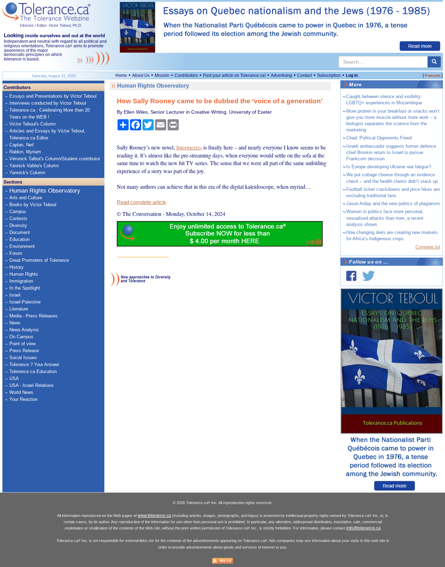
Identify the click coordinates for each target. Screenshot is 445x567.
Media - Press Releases (33, 315)
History (16, 267)
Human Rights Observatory (44, 190)
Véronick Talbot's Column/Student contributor (54, 158)
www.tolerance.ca (154, 515)
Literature (18, 308)
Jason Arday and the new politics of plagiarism (393, 203)
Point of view (22, 343)
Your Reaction (23, 399)
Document (19, 232)
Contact (304, 75)
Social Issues (23, 357)
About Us (140, 75)
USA (14, 378)
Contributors (186, 75)
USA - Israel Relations (31, 385)
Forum (15, 253)
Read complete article (141, 202)
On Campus (21, 336)
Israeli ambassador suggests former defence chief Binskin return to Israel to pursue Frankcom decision (391, 152)
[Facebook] (351, 276)
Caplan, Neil (21, 144)
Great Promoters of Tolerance (39, 260)
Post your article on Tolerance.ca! (234, 75)
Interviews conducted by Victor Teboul (47, 103)
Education (19, 239)
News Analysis (24, 329)
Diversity (18, 225)
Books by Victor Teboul (32, 204)
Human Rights (23, 274)
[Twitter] (368, 276)
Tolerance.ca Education (33, 371)
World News (21, 392)
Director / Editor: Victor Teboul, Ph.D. (51, 25)
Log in (352, 75)
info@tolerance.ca (363, 528)
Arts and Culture (25, 197)
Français (432, 75)
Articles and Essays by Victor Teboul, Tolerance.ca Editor (47, 134)
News (15, 322)
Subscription (329, 75)
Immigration (21, 281)
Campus (17, 211)
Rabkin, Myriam (25, 151)
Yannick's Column (27, 172)
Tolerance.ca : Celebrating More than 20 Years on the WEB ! (49, 113)
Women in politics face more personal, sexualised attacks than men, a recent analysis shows (384, 218)
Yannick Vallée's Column (34, 165)
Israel (15, 295)
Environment (22, 246)
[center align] (434, 62)
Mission (162, 75)
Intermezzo (188, 147)
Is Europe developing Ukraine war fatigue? (388, 166)
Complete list (427, 247)
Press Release (24, 350)
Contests (18, 218)
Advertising (281, 75)
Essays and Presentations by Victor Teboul (53, 96)
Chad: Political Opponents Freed (379, 137)
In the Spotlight (24, 288)
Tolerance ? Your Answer (34, 364)
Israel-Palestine (25, 302)
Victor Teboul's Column (32, 124)
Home (121, 75)
